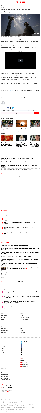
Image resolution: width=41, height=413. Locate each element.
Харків (2, 348)
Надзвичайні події (4, 330)
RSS (23, 360)
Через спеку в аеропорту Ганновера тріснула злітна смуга (21, 128)
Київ (2, 341)
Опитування (22, 332)
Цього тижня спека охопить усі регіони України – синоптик (34, 128)
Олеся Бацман (25, 354)
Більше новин (20, 281)
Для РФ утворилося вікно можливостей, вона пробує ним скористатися (18, 158)
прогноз (24, 110)
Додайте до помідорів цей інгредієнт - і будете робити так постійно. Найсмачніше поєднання (7, 144)
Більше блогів (20, 173)
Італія (17, 110)
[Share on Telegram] (13, 108)
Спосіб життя (3, 328)
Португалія (8, 110)
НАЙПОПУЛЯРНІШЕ (6, 210)
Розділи (21, 313)
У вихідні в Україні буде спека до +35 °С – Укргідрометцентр (6, 128)
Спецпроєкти (22, 335)
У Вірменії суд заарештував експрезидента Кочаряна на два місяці (16, 245)
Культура (3, 324)
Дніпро (2, 350)
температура (34, 110)
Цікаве (2, 334)
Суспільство (9, 131)
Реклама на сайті (4, 374)
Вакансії (3, 370)
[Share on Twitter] (10, 108)
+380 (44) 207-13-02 (7, 385)
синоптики (28, 110)
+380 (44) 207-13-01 (7, 384)
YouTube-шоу (23, 334)
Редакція (3, 372)
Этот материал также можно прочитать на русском (23, 12)
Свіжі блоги (4, 152)
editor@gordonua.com (7, 387)
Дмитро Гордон (25, 341)
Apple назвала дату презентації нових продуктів (11, 278)
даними (5, 97)
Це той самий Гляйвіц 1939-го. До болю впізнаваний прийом (16, 169)
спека (20, 110)
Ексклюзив (22, 326)
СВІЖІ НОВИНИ (5, 242)
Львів (2, 342)
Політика (3, 317)
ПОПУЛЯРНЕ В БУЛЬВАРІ (7, 284)
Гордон (2, 5)
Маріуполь (3, 352)
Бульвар (4, 133)
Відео (21, 330)
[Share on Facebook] (8, 108)
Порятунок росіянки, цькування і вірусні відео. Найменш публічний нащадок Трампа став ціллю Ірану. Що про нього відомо (22, 268)
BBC (13, 49)
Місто (2, 338)
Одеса (2, 344)
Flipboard (24, 358)
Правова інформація (5, 376)
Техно (2, 326)
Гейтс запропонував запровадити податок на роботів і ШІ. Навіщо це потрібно (18, 275)
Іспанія (13, 110)
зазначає (11, 90)
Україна (3, 110)
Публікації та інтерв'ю (24, 317)
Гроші (2, 319)
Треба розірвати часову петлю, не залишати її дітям (15, 161)
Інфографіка (3, 332)
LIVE (21, 324)
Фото (21, 328)
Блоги (21, 321)
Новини (2, 313)
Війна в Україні (4, 315)
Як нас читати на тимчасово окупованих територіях (5, 379)
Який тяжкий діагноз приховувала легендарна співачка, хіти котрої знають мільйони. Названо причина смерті (21, 144)
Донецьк (3, 346)
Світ (6, 5)
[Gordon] (20, 2)
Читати (36, 113)
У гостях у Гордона (24, 319)
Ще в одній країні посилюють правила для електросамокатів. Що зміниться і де (18, 256)
